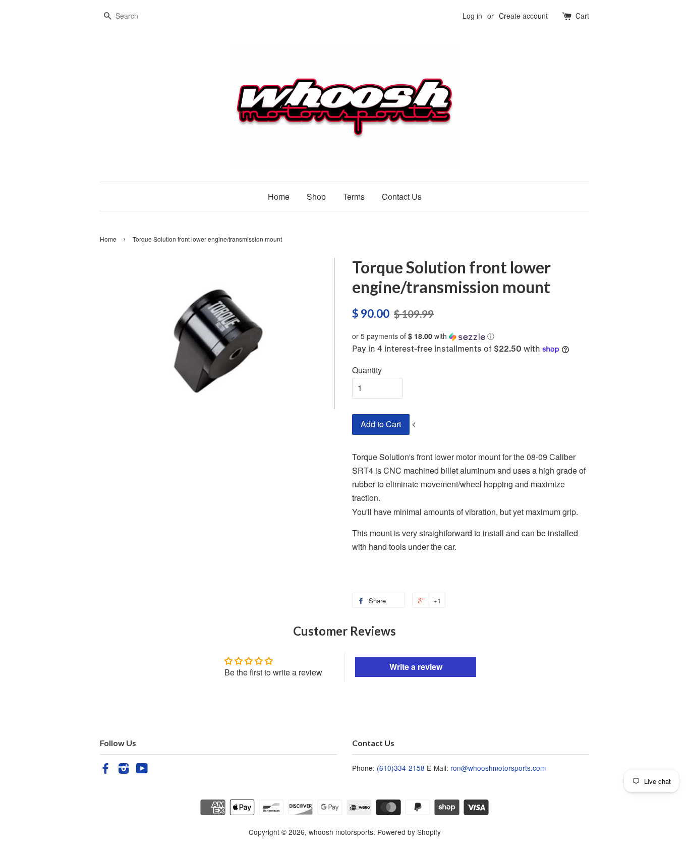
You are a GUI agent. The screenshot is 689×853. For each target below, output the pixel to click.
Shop (316, 196)
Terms (354, 196)
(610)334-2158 (401, 768)
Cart (582, 16)
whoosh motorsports (341, 832)
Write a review (415, 666)
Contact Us (402, 196)
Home (279, 196)
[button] (470, 336)
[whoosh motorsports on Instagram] (123, 770)
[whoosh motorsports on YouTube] (142, 770)
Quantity (367, 370)
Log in (472, 16)
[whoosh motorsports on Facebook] (105, 770)
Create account (523, 16)
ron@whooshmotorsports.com (498, 768)
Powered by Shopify (409, 832)
